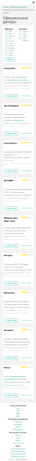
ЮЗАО (18, 416)
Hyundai (11, 50)
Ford (10, 38)
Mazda (11, 55)
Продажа (25, 31)
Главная (6, 7)
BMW (10, 31)
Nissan (11, 53)
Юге (26, 350)
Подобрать (10, 59)
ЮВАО (18, 413)
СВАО (18, 411)
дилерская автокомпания (18, 80)
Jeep (10, 43)
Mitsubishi (12, 48)
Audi (10, 34)
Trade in (25, 36)
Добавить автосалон (18, 456)
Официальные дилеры (18, 7)
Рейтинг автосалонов (18, 451)
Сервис (25, 34)
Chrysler (11, 45)
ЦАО (18, 408)
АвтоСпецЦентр (18, 429)
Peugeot (11, 41)
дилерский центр (10, 385)
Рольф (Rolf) (18, 422)
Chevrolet (11, 36)
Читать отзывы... (27, 95)
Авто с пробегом (26, 39)
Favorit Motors (18, 424)
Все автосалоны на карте (18, 454)
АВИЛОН (18, 427)
